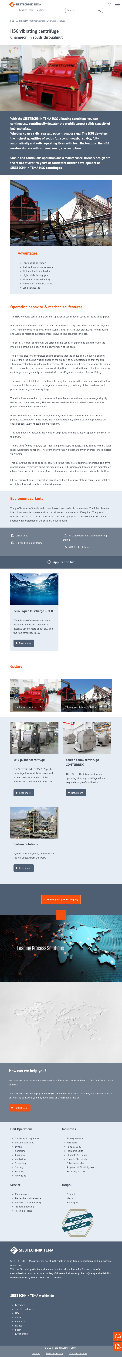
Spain (18, 1329)
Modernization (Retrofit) (28, 1202)
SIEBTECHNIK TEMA (19, 21)
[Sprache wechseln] (109, 4)
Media (70, 1198)
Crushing (20, 1154)
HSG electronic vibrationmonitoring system (85, 537)
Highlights (72, 1202)
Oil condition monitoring (29, 542)
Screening (20, 1163)
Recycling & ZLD (76, 1171)
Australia (20, 1321)
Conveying (20, 1175)
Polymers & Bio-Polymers (80, 1167)
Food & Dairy (74, 1146)
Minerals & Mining (77, 1154)
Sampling (20, 1150)
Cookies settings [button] (78, 1353)
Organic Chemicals (77, 1159)
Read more (25, 643)
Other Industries (75, 1163)
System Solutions (24, 1142)
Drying (18, 1146)
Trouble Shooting (24, 1206)
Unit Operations (36, 21)
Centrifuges (21, 535)
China (18, 1317)
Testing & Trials (23, 1210)
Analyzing (20, 1159)
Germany (20, 1304)
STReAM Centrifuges (79, 547)
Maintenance (22, 1194)
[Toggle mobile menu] (117, 4)
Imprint (36, 1353)
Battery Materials (76, 1138)
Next (16, 691)
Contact (71, 1194)
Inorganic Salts (75, 1150)
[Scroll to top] (61, 915)
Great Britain (21, 1333)
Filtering (19, 1171)
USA (17, 1313)
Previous (16, 698)
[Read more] (34, 575)
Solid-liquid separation (27, 1138)
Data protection (54, 1353)
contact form (20, 1107)
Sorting (19, 1167)
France (18, 1325)
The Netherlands (24, 1309)
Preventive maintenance (28, 1198)
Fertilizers (72, 1142)
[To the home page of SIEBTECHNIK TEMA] (25, 3)
